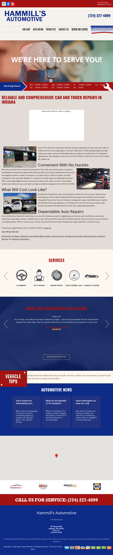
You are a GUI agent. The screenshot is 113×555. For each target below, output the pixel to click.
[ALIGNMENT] (21, 288)
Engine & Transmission (20, 239)
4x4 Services (6, 236)
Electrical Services (90, 236)
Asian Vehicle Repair (36, 236)
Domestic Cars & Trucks (74, 236)
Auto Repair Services (56, 519)
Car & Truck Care (57, 236)
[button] (56, 456)
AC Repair (15, 236)
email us (47, 228)
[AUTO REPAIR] (39, 288)
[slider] (56, 329)
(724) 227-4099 (99, 15)
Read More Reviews (56, 357)
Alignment (24, 236)
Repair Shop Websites (25, 547)
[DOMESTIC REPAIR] (91, 288)
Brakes (47, 236)
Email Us (56, 530)
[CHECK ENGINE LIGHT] (74, 288)
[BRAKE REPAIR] (56, 288)
